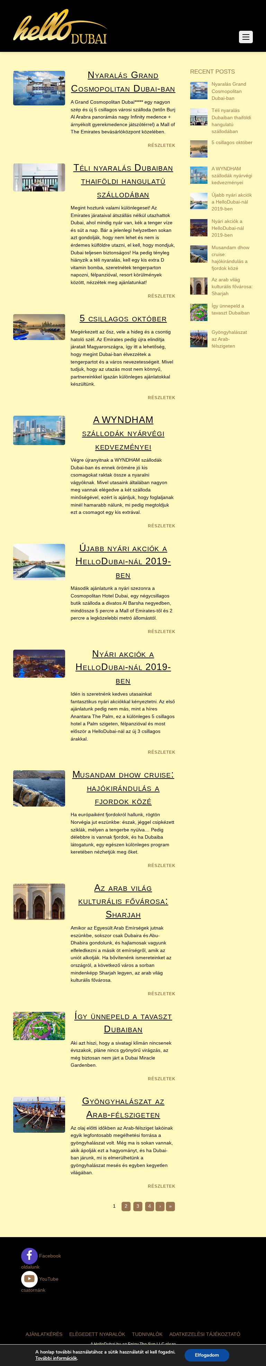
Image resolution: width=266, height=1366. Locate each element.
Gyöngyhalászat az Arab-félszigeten (229, 339)
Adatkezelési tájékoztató (204, 1334)
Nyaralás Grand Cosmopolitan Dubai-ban (229, 91)
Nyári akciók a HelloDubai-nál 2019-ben (123, 667)
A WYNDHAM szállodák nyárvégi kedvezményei (123, 433)
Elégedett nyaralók (97, 1334)
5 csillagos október (123, 318)
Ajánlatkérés (44, 1334)
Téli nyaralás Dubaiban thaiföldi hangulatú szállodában (123, 180)
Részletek (162, 145)
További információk (56, 1358)
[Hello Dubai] (60, 44)
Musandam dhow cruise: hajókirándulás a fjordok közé (123, 787)
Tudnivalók (147, 1334)
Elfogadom (207, 1355)
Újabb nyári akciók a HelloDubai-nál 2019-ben (123, 561)
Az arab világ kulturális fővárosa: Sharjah (123, 901)
